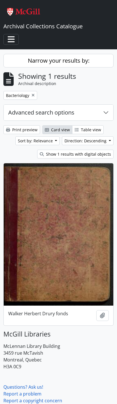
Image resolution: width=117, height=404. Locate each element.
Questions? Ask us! (23, 387)
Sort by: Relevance (36, 140)
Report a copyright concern (32, 400)
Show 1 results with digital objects (78, 154)
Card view (60, 129)
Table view (90, 129)
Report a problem (22, 394)
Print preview (24, 129)
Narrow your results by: (58, 60)
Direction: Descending (86, 140)
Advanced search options (41, 112)
